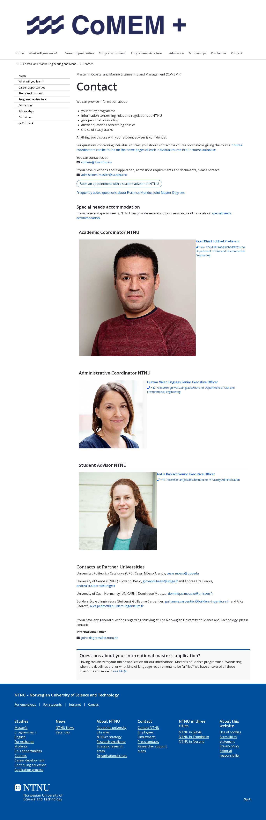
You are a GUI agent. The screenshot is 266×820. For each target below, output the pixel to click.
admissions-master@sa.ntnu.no (104, 175)
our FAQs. (120, 671)
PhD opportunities (28, 751)
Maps (142, 751)
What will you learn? (31, 81)
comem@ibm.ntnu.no (96, 162)
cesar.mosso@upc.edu (183, 573)
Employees (145, 732)
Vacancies (63, 732)
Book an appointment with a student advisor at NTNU (119, 184)
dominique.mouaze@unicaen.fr (190, 593)
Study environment (30, 93)
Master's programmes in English (26, 732)
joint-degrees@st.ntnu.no (99, 638)
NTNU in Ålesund (191, 741)
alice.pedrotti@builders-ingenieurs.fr (117, 606)
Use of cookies (230, 732)
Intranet (75, 704)
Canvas (93, 704)
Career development (29, 760)
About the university (111, 727)
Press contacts (148, 741)
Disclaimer (25, 117)
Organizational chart (112, 755)
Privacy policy (229, 746)
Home (22, 75)
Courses (21, 755)
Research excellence (111, 741)
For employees (25, 704)
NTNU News (65, 727)
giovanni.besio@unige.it (160, 581)
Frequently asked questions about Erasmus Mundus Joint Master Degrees (131, 192)
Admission (25, 105)
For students (52, 704)
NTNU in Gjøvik (190, 732)
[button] (17, 64)
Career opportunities (31, 87)
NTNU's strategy (109, 737)
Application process (29, 769)
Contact (27, 123)
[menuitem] (20, 53)
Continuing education (30, 765)
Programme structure (32, 99)
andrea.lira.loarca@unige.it (96, 586)
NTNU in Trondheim (194, 737)
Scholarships (26, 111)
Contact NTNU (148, 727)
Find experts (147, 737)
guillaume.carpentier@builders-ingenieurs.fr (197, 601)
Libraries (103, 732)
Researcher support (152, 746)
